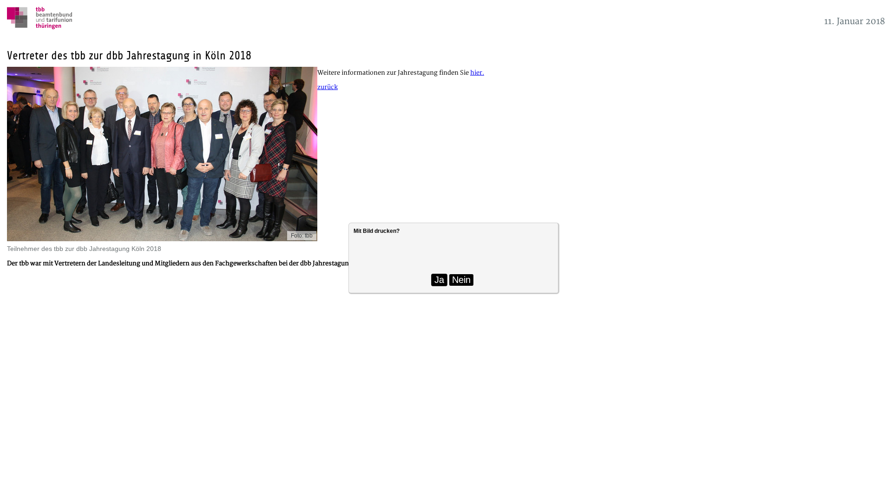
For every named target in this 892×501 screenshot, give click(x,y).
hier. (477, 73)
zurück (327, 87)
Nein (461, 280)
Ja (439, 280)
